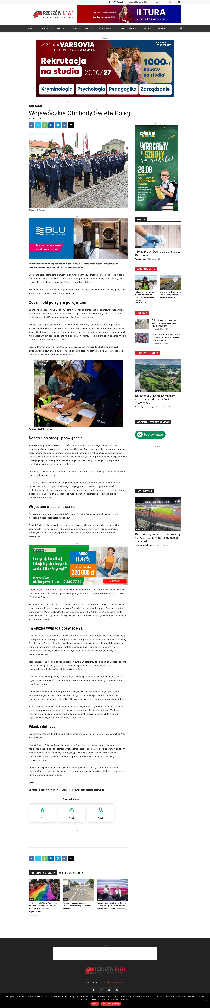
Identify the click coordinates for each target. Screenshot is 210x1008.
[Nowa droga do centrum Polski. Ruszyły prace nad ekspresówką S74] (170, 282)
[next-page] (35, 917)
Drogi (162, 289)
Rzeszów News (38, 119)
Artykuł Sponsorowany (144, 407)
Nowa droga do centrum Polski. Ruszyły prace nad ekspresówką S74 (170, 294)
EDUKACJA (145, 28)
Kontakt (155, 2)
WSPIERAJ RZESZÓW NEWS (153, 422)
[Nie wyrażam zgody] (206, 1000)
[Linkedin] (51, 125)
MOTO (87, 28)
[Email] (71, 125)
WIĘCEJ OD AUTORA (71, 872)
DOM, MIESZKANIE (104, 28)
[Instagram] (170, 2)
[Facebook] (165, 2)
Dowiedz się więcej (111, 1004)
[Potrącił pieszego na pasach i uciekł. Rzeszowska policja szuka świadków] (78, 890)
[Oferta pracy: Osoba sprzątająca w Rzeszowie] (158, 236)
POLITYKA (61, 28)
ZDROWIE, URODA (126, 28)
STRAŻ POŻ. (46, 28)
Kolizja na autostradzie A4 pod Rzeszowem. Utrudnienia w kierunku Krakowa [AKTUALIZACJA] (145, 297)
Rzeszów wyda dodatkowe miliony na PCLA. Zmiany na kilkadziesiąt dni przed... (157, 537)
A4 (137, 289)
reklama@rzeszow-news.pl (112, 982)
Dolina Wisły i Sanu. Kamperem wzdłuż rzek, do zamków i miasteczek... (155, 399)
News (45, 102)
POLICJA (31, 28)
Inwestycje (139, 529)
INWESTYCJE (145, 491)
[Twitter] (174, 2)
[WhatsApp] (45, 125)
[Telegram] (58, 125)
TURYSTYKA (160, 28)
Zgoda (95, 1004)
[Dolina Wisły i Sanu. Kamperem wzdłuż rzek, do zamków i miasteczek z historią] (158, 375)
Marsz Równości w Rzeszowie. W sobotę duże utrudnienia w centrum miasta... (166, 337)
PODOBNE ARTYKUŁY (43, 872)
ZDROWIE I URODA (147, 352)
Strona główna (34, 102)
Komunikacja (146, 269)
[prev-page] (30, 917)
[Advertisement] (78, 836)
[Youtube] (179, 2)
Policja (142, 312)
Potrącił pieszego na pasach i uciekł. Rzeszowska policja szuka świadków (77, 906)
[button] (180, 28)
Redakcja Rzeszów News (144, 545)
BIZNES (75, 28)
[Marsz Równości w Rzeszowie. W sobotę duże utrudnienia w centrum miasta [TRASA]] (142, 338)
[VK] (64, 125)
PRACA (141, 219)
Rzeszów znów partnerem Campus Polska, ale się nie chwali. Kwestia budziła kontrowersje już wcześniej (112, 906)
